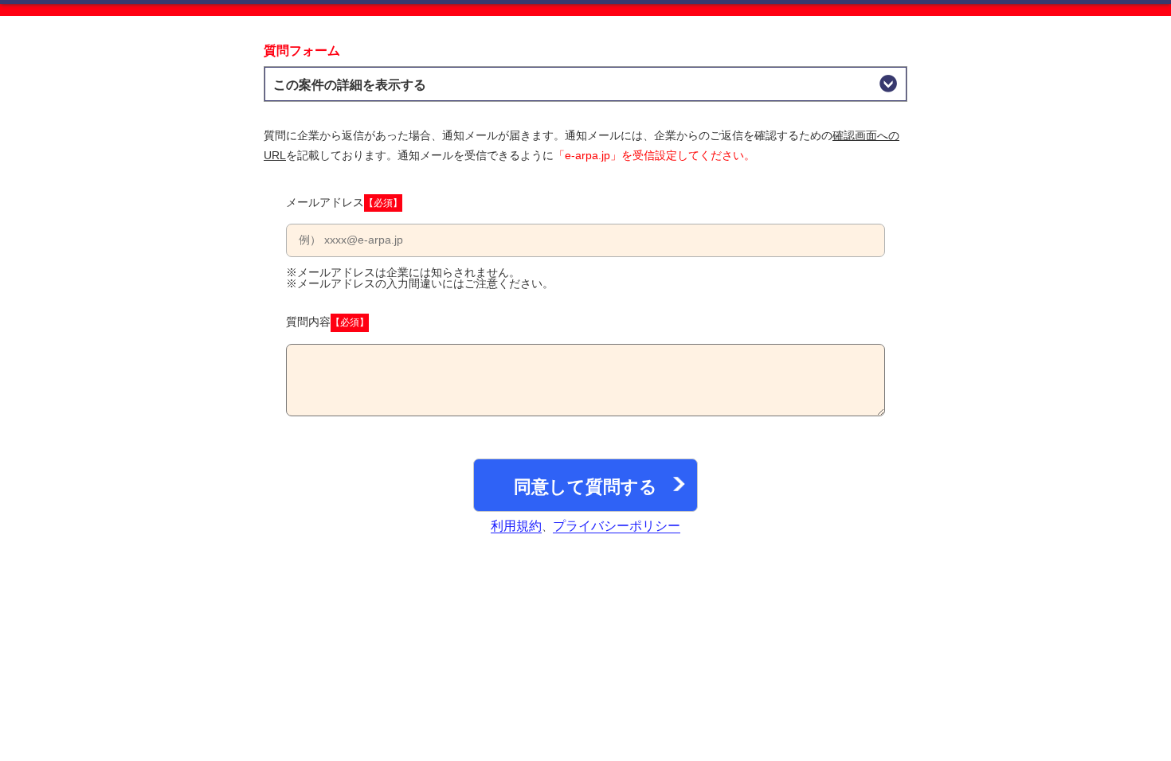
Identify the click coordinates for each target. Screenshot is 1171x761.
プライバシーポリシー (616, 526)
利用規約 (516, 526)
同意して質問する (585, 487)
